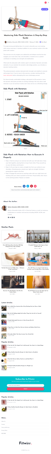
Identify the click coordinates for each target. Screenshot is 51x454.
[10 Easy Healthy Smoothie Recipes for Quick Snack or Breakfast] (3, 354)
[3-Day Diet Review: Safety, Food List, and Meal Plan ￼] (3, 360)
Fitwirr (25, 443)
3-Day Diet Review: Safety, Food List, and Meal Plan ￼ (20, 358)
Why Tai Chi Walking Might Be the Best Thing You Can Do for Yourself (24, 313)
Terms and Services (5, 427)
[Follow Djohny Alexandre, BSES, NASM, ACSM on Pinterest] (14, 217)
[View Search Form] (46, 3)
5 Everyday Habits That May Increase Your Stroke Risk (20, 334)
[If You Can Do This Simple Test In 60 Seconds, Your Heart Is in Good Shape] (3, 347)
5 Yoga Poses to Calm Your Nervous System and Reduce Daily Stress (23, 327)
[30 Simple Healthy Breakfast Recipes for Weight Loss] (3, 367)
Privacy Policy (4, 430)
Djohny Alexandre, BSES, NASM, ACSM (18, 42)
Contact (3, 424)
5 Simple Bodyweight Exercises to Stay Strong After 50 (20, 320)
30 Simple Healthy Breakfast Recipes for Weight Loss (20, 365)
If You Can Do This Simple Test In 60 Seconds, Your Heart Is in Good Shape (25, 345)
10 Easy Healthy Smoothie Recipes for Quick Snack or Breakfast (22, 352)
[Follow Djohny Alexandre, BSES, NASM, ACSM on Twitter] (10, 217)
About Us (3, 421)
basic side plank (7, 75)
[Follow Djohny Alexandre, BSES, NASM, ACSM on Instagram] (12, 217)
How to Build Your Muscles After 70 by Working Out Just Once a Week (24, 306)
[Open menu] (48, 2)
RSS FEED (3, 433)
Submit (25, 388)
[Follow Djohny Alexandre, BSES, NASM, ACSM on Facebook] (8, 217)
